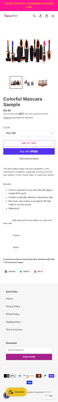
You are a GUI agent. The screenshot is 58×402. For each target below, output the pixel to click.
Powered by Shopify (42, 392)
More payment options (29, 158)
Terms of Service (14, 329)
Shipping (7, 117)
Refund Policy (12, 314)
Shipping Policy (13, 322)
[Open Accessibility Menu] (6, 395)
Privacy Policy (13, 306)
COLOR (6, 128)
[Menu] (53, 16)
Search (9, 298)
